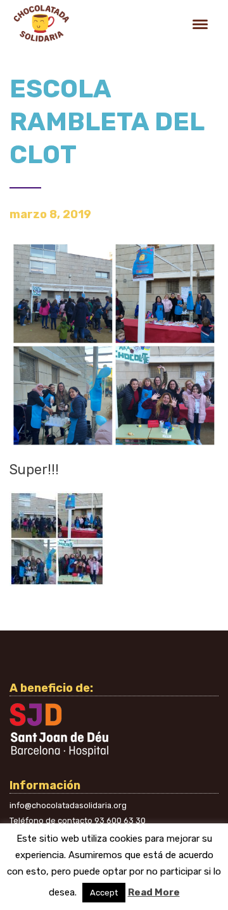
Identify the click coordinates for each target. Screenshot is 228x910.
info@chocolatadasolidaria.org (68, 805)
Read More (154, 892)
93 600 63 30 (120, 820)
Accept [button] (104, 892)
